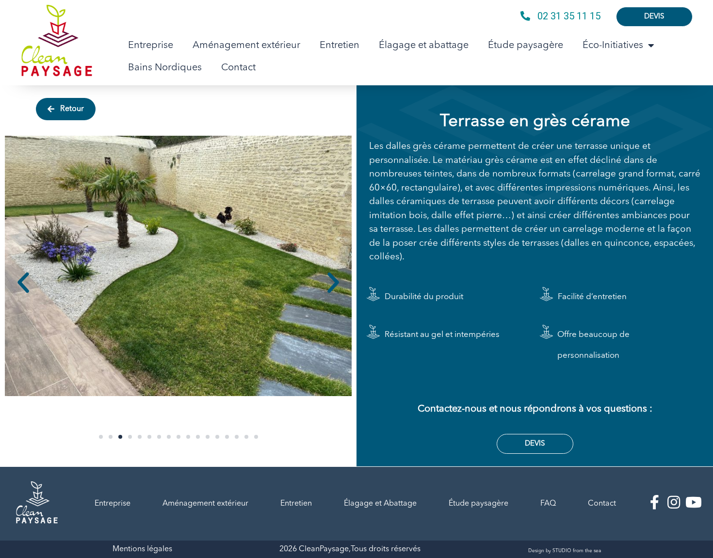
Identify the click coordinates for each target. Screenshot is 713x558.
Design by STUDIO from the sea (564, 550)
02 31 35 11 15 (568, 16)
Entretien (339, 45)
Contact (238, 68)
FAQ (548, 504)
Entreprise (150, 45)
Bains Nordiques (165, 68)
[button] (101, 437)
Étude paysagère (525, 45)
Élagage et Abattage (380, 504)
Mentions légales (142, 549)
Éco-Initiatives (613, 45)
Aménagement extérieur (246, 45)
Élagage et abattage (424, 45)
